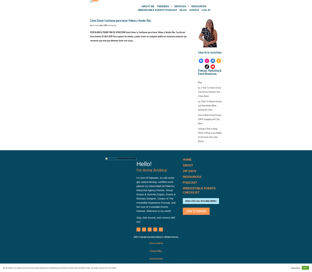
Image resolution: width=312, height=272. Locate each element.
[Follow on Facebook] (138, 229)
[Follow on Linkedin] (155, 229)
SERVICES (180, 6)
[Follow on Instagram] (144, 229)
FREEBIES (163, 6)
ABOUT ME (147, 6)
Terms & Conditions (156, 243)
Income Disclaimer (156, 258)
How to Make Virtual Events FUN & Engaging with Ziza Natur (209, 119)
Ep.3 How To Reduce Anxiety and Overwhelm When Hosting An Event (210, 105)
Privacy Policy (156, 250)
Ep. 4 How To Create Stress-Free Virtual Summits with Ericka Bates (210, 91)
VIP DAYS (189, 171)
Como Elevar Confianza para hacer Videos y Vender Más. (120, 20)
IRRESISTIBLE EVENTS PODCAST (157, 10)
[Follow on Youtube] (150, 229)
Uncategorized (112, 25)
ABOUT (188, 165)
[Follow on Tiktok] (161, 229)
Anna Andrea (95, 25)
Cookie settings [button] (295, 268)
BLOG (183, 10)
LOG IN (206, 10)
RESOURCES (198, 6)
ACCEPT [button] (305, 268)
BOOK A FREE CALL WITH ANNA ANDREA (200, 201)
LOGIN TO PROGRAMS (196, 211)
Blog (200, 82)
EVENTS (194, 10)
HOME (187, 159)
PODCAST (190, 182)
